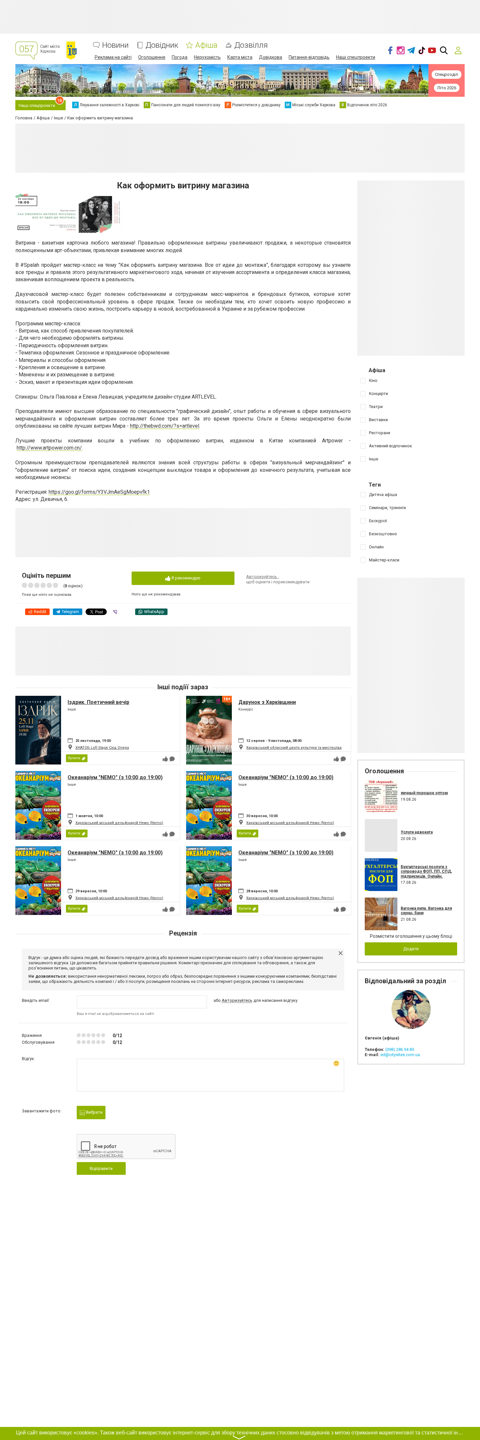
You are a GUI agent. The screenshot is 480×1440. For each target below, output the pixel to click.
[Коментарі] (172, 759)
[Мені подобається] (165, 759)
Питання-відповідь (309, 57)
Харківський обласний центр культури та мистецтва (294, 748)
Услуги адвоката (417, 832)
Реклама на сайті (113, 57)
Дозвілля (251, 45)
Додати (411, 948)
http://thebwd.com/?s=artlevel (164, 426)
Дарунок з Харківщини (267, 702)
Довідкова (270, 57)
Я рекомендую (185, 577)
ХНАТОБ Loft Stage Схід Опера (102, 748)
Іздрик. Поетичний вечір (98, 702)
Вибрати (94, 1112)
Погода (179, 57)
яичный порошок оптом (424, 793)
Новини (115, 45)
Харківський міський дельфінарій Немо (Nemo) (119, 823)
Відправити (101, 1168)
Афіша (206, 45)
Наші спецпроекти (355, 57)
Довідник (162, 45)
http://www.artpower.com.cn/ (49, 448)
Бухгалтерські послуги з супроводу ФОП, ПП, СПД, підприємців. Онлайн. (426, 872)
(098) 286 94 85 (399, 1049)
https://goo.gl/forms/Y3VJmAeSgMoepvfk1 (99, 492)
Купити (74, 758)
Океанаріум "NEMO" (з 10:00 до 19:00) (115, 777)
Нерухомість (207, 57)
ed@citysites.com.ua (400, 1054)
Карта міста (239, 57)
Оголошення (151, 57)
